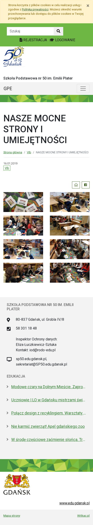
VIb (29, 152)
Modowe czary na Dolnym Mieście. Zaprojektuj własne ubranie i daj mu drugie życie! (48, 387)
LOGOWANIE (64, 40)
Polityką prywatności (35, 9)
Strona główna (12, 152)
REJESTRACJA (35, 40)
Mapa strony (11, 515)
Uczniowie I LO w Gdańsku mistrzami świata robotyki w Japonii (48, 400)
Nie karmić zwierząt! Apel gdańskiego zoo (48, 426)
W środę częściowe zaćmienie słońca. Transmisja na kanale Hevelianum (48, 439)
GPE (8, 88)
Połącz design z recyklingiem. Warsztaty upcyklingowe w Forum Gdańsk (48, 413)
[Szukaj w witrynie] (58, 31)
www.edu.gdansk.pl (74, 503)
